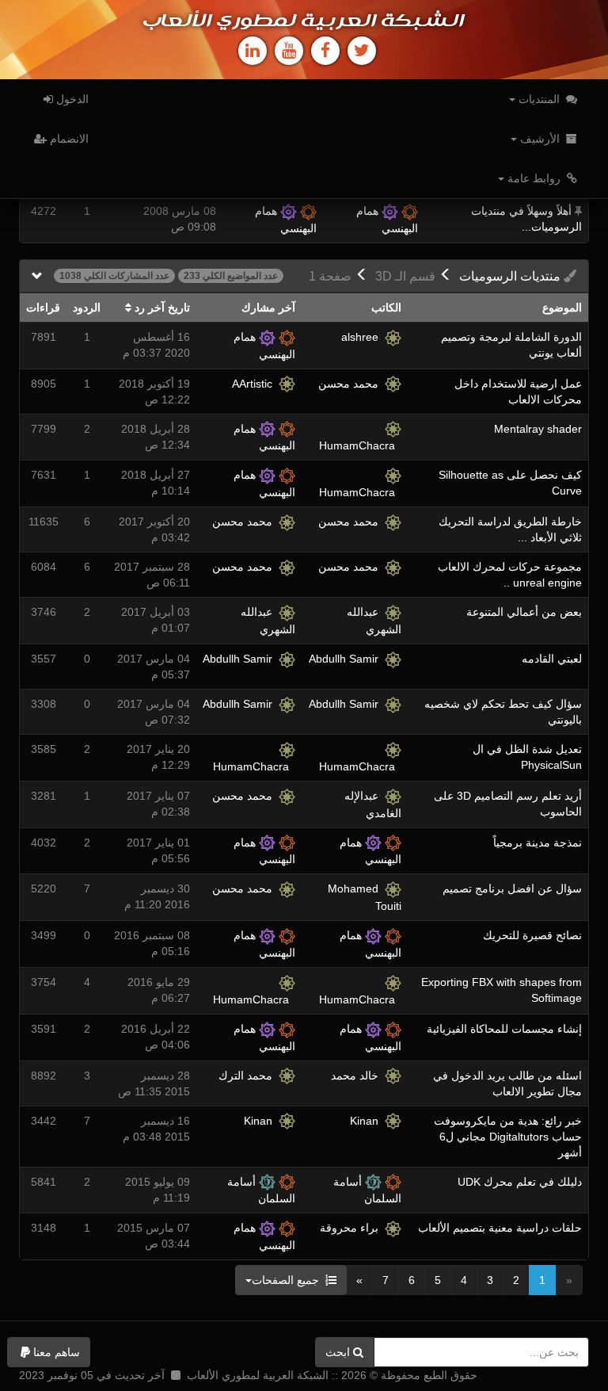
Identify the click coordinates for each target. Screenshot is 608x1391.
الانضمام (68, 138)
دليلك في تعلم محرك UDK (520, 1181)
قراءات (43, 307)
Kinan (367, 1120)
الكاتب (386, 307)
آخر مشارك (268, 307)
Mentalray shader (538, 428)
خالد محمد (358, 1075)
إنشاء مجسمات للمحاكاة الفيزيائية (504, 1028)
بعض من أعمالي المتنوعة (524, 612)
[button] (48, 1352)
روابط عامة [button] (534, 178)
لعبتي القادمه (552, 658)
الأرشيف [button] (540, 138)
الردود (87, 307)
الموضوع (562, 307)
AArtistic (255, 383)
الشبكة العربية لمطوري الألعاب (304, 21)
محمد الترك (248, 1075)
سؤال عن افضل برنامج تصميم (512, 888)
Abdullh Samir (347, 658)
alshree (363, 337)
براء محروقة (352, 1227)
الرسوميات (511, 276)
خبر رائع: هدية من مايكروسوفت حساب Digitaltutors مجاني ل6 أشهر (508, 1136)
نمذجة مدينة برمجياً (537, 842)
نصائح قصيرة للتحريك (532, 935)
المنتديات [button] (539, 99)
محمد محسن (351, 383)
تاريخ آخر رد (160, 307)
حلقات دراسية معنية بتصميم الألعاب (500, 1227)
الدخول (71, 99)
